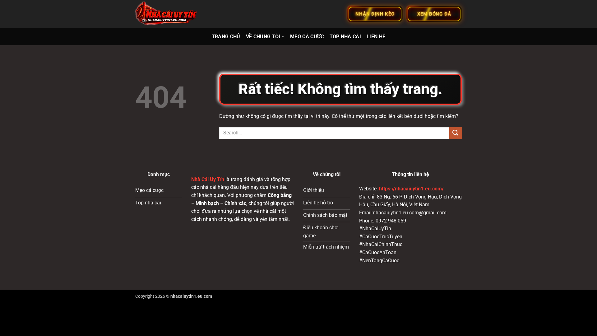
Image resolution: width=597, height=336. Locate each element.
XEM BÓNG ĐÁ (434, 14)
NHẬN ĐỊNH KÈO (374, 14)
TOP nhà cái (345, 37)
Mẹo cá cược (307, 37)
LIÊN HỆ (376, 37)
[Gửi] (455, 133)
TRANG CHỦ (226, 37)
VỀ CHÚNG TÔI (263, 37)
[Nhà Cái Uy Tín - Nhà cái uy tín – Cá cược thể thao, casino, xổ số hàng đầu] (166, 14)
